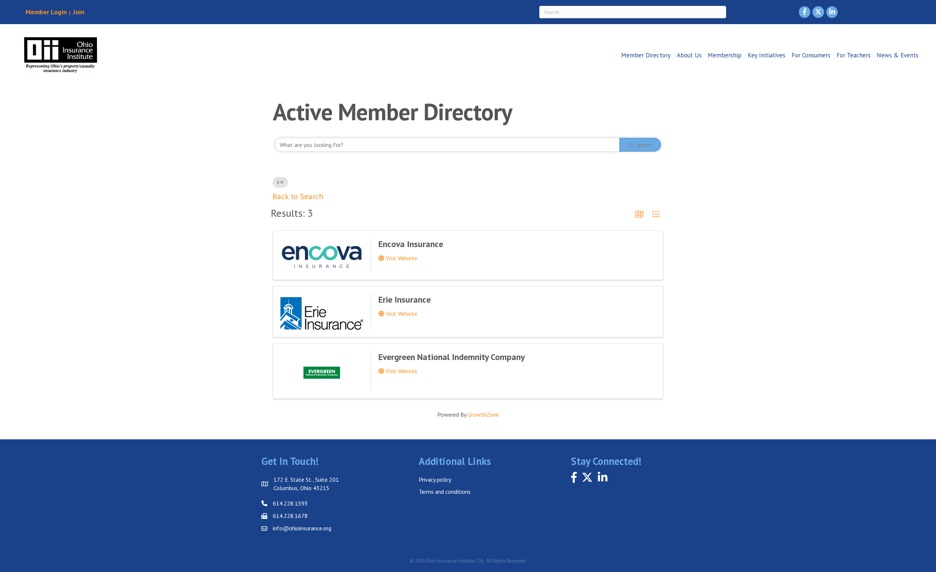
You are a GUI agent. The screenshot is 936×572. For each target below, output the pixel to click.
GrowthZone (483, 414)
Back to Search (297, 196)
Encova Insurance (410, 244)
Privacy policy (435, 479)
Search (643, 144)
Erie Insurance (404, 299)
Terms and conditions (445, 491)
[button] (639, 214)
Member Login (46, 12)
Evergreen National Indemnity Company (451, 357)
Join (77, 12)
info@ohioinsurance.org (302, 528)
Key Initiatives (766, 55)
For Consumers (811, 55)
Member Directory (646, 55)
